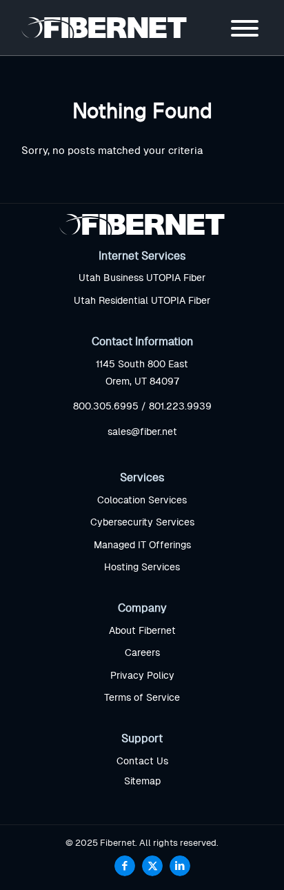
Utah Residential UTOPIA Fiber (142, 301)
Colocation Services (142, 500)
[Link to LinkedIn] (180, 865)
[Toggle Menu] (244, 28)
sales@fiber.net (142, 432)
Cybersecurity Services (142, 523)
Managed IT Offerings (142, 545)
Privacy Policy (142, 676)
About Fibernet (142, 631)
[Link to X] (152, 865)
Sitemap (142, 781)
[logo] (117, 27)
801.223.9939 (180, 407)
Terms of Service (142, 698)
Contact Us (142, 761)
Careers (142, 653)
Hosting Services (142, 567)
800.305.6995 (106, 407)
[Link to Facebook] (124, 865)
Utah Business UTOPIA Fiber (142, 278)
